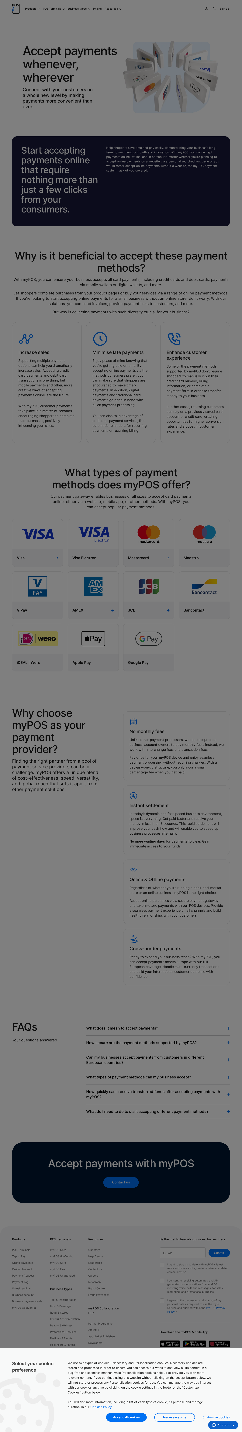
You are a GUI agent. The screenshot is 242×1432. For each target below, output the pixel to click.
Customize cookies (216, 1417)
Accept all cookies (126, 1417)
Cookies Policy (101, 1407)
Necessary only (174, 1417)
